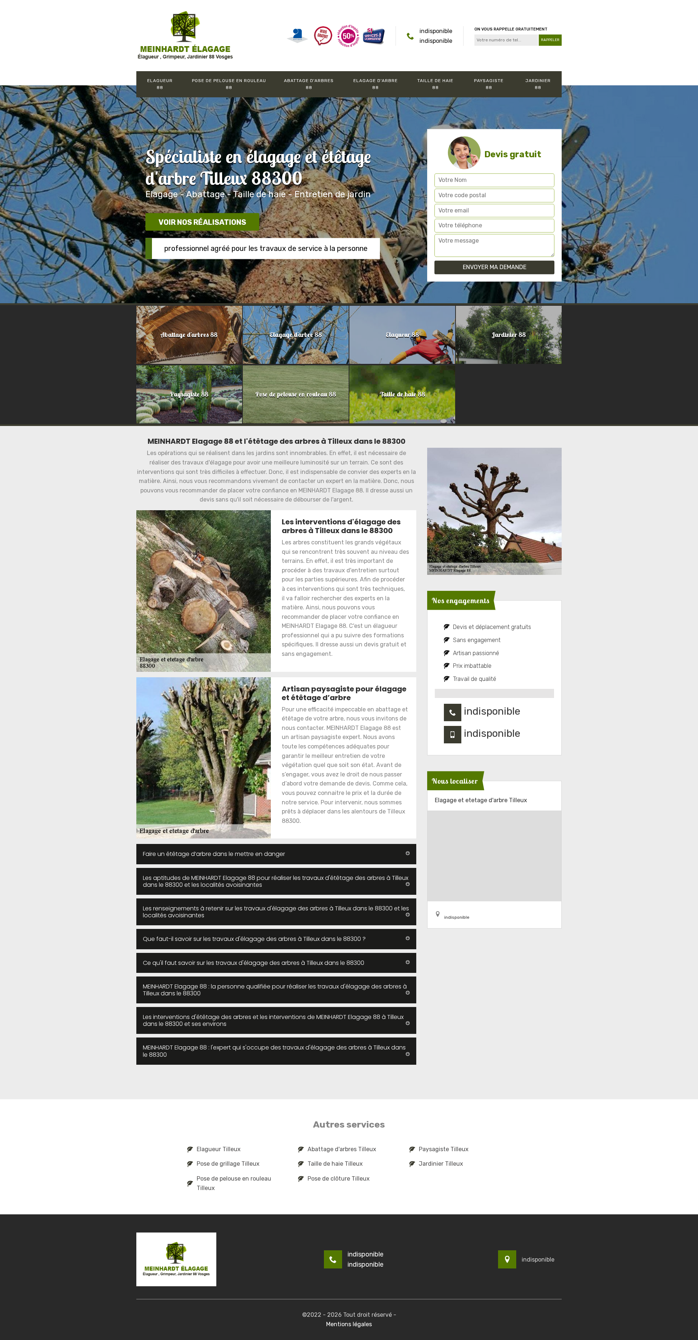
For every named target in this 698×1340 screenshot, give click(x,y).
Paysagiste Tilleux (444, 1149)
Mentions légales (349, 1324)
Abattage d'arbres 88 (309, 84)
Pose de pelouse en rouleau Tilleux (234, 1183)
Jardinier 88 (538, 84)
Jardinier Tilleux (441, 1163)
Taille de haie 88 (435, 84)
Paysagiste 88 (489, 84)
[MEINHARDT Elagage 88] (185, 35)
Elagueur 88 (160, 84)
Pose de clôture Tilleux (339, 1178)
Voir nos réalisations (202, 222)
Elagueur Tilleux (219, 1149)
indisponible (436, 31)
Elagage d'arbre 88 (375, 84)
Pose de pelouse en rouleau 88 (229, 84)
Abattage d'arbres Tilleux (342, 1149)
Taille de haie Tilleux (335, 1163)
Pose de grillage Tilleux (228, 1163)
